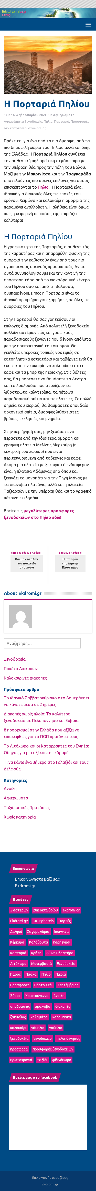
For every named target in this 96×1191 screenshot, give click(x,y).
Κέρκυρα (17, 942)
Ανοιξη (10, 788)
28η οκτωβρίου (45, 910)
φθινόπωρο (61, 1060)
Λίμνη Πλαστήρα (59, 953)
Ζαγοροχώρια (38, 932)
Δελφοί (16, 932)
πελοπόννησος (68, 1038)
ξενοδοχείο (43, 1038)
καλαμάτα (39, 1017)
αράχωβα (42, 1006)
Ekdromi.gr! (19, 921)
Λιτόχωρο (18, 964)
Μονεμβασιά (41, 964)
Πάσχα (31, 974)
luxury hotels (43, 921)
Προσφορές (80, 121)
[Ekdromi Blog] (48, 12)
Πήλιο (48, 121)
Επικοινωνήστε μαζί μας (37, 879)
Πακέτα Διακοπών (21, 668)
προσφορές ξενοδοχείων (53, 1049)
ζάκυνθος (18, 1017)
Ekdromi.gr (25, 885)
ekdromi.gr (71, 910)
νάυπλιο (37, 1028)
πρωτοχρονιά (21, 1060)
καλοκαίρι (18, 1028)
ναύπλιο (55, 1028)
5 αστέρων (19, 910)
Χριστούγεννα (37, 996)
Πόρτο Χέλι (43, 985)
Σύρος (15, 996)
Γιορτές (65, 921)
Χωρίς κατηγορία (20, 817)
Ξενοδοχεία (33, 121)
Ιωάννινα (61, 932)
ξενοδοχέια (19, 1038)
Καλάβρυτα (38, 942)
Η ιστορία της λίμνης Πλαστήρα (70, 563)
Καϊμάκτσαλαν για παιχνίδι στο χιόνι (26, 563)
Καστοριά (18, 953)
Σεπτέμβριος (67, 985)
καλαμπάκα (61, 1017)
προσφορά (19, 1049)
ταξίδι (42, 1060)
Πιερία (61, 974)
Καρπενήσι (61, 942)
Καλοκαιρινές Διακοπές (25, 678)
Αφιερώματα (63, 115)
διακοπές (62, 1006)
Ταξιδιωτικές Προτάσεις (27, 807)
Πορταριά (61, 121)
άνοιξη (59, 996)
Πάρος (15, 974)
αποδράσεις (20, 1006)
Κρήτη (36, 953)
